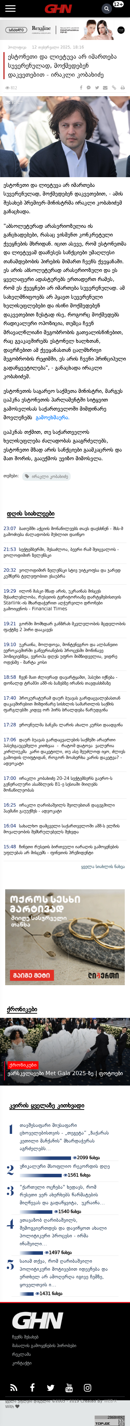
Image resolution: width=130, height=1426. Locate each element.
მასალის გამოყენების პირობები (44, 1345)
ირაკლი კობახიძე (48, 476)
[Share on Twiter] (96, 87)
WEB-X (110, 1401)
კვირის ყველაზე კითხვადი (46, 1105)
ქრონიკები (22, 1009)
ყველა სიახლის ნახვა (103, 866)
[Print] (123, 87)
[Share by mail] (105, 87)
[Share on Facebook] (81, 87)
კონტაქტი (22, 1363)
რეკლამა (21, 1354)
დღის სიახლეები (30, 513)
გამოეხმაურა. (53, 417)
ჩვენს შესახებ (25, 1337)
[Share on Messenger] (88, 87)
